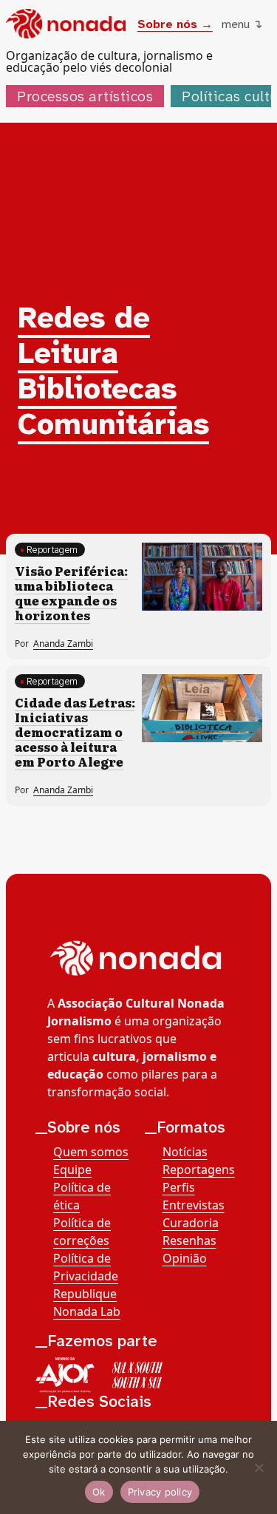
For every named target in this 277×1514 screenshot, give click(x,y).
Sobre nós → (175, 24)
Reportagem (52, 549)
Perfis (179, 1187)
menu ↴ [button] (242, 24)
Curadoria (191, 1223)
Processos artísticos (85, 96)
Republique (85, 1294)
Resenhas (189, 1240)
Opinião (185, 1258)
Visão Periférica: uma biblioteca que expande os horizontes (71, 593)
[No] (258, 1467)
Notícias (185, 1152)
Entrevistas (194, 1205)
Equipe (72, 1169)
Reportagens (199, 1169)
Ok (99, 1492)
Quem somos (91, 1152)
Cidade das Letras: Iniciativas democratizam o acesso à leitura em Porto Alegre (75, 731)
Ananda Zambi (63, 643)
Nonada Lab (86, 1311)
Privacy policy (160, 1492)
